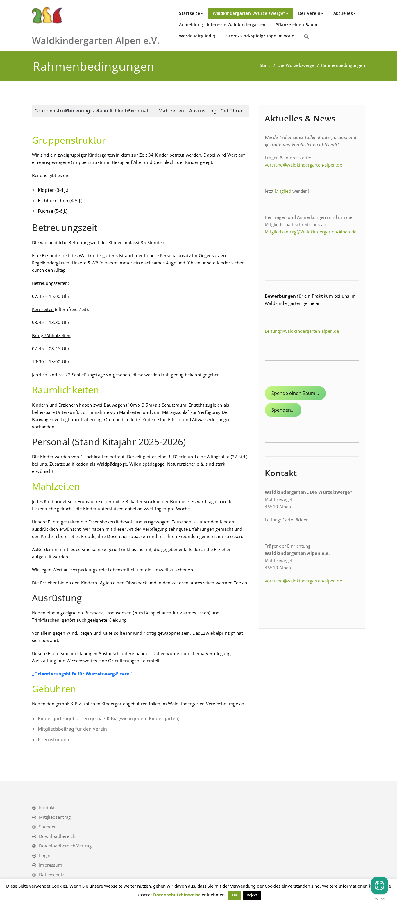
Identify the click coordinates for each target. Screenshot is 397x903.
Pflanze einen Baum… (298, 24)
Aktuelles (343, 13)
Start (265, 65)
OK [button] (234, 894)
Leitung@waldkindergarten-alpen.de (302, 331)
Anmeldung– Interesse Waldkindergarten (222, 24)
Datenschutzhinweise (177, 894)
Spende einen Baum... (295, 393)
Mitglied (283, 191)
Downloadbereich (57, 836)
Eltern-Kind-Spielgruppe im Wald (260, 36)
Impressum (50, 865)
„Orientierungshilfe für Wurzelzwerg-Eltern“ (82, 674)
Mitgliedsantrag (55, 817)
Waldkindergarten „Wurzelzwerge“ (249, 13)
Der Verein (309, 13)
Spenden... (282, 410)
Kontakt (47, 807)
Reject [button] (252, 894)
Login (44, 855)
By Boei (379, 899)
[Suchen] (306, 36)
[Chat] (379, 885)
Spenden (48, 826)
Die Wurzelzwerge (296, 65)
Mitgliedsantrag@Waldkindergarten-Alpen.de (310, 232)
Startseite (189, 13)
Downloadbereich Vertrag (65, 846)
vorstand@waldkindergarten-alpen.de (303, 165)
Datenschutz (51, 874)
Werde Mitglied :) (197, 36)
